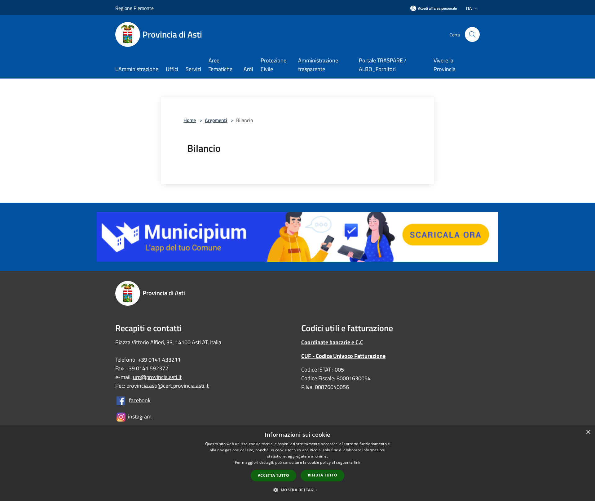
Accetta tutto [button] (273, 475)
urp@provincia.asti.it (157, 377)
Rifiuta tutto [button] (322, 475)
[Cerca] (472, 34)
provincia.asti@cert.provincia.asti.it (167, 385)
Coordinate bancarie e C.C (332, 342)
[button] (297, 490)
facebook (140, 400)
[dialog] (297, 463)
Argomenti (216, 120)
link (357, 462)
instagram (140, 416)
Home (189, 120)
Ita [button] (469, 8)
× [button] (588, 432)
